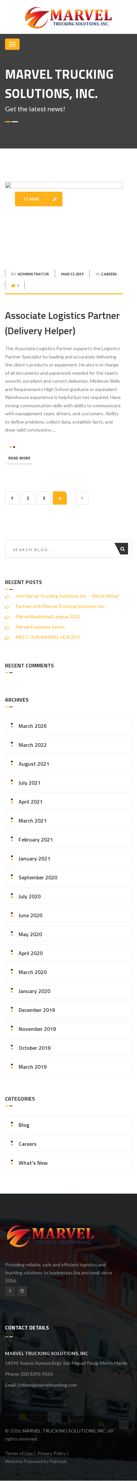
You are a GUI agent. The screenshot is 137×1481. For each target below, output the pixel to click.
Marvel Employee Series (40, 627)
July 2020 (30, 896)
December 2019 (37, 1010)
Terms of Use (19, 1453)
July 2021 (30, 783)
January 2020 (34, 991)
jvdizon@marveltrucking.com (47, 1385)
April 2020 (31, 953)
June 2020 (30, 915)
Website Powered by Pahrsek (36, 1461)
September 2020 (38, 877)
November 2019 (37, 1029)
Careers (109, 274)
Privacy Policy (52, 1453)
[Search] (124, 548)
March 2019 (33, 1067)
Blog (24, 1125)
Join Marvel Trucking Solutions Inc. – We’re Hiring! (67, 596)
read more (19, 458)
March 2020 (33, 972)
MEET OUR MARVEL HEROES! (48, 637)
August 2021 (34, 764)
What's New (33, 1163)
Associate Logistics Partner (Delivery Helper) (62, 323)
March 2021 (33, 821)
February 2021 (36, 839)
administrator (33, 274)
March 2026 (33, 726)
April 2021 (31, 802)
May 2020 (30, 934)
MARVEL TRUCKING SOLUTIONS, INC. (65, 1430)
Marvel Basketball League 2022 (48, 616)
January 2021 (34, 858)
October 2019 (35, 1048)
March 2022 (33, 745)
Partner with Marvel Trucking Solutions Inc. (60, 606)
